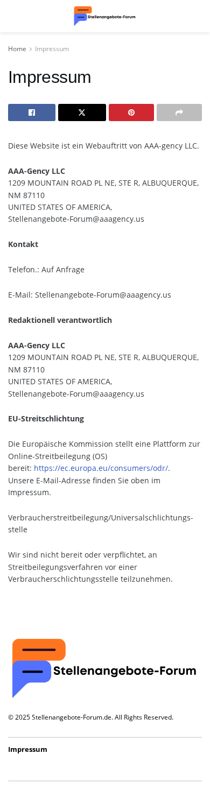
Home (17, 48)
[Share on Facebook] (31, 112)
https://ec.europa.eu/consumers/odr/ (101, 468)
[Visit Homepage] (105, 16)
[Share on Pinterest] (131, 112)
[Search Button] (196, 16)
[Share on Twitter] (82, 112)
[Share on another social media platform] (179, 112)
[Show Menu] (13, 16)
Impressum (52, 48)
